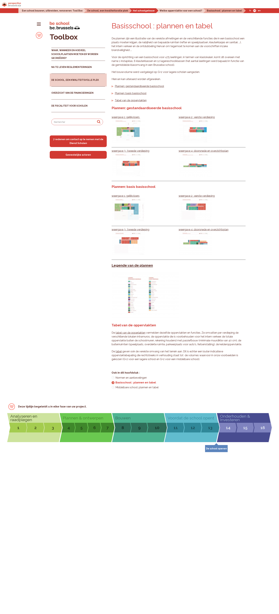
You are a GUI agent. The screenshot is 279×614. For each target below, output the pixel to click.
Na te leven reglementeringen (71, 67)
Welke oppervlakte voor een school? (181, 10)
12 (193, 427)
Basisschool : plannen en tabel (224, 10)
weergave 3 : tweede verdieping (130, 150)
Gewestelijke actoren (78, 155)
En (259, 11)
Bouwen (123, 418)
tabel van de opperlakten (130, 332)
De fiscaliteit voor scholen (69, 105)
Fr (250, 11)
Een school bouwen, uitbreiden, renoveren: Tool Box (52, 10)
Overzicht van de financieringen (72, 93)
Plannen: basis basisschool (130, 93)
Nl (255, 11)
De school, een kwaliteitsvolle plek (107, 10)
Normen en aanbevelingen (131, 377)
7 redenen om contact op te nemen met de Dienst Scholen (78, 141)
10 (157, 427)
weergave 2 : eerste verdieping (197, 117)
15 (245, 427)
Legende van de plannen (132, 265)
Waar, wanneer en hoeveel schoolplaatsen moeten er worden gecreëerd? (74, 54)
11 (176, 427)
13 (210, 427)
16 (262, 427)
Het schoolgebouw (144, 10)
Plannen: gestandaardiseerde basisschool (139, 86)
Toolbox (64, 37)
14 (228, 427)
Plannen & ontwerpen (83, 418)
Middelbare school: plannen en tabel (137, 387)
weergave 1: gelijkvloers (126, 117)
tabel (119, 351)
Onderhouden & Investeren (235, 418)
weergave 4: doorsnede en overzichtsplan (203, 150)
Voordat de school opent (191, 418)
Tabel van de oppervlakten (131, 100)
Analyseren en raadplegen (23, 418)
